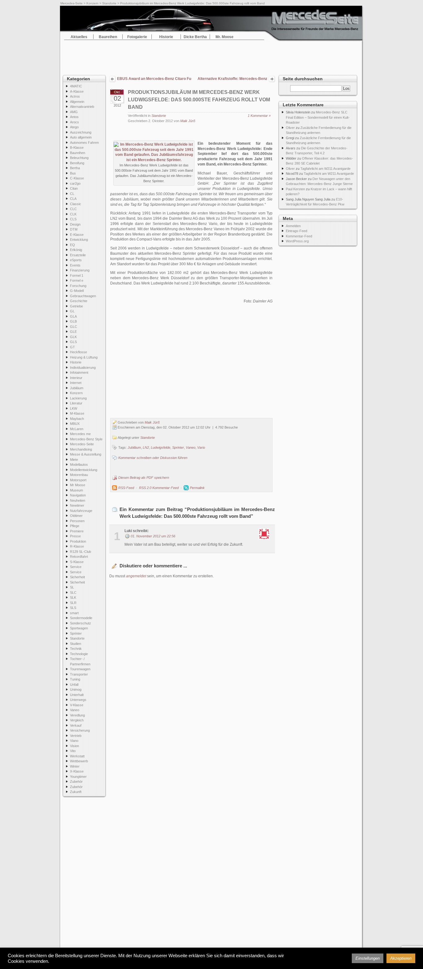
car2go (75, 183)
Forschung (78, 286)
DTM (73, 229)
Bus (73, 173)
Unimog (75, 689)
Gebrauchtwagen (83, 296)
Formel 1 (76, 275)
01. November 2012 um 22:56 (153, 536)
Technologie (79, 654)
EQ (72, 245)
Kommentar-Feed (299, 236)
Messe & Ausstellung (85, 454)
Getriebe (76, 306)
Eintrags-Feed (296, 231)
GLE (73, 331)
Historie (166, 37)
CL (72, 194)
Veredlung (77, 715)
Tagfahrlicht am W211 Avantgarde (325, 168)
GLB (73, 321)
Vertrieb (75, 736)
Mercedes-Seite (71, 3)
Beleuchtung (79, 158)
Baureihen (108, 37)
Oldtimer (76, 516)
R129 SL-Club (80, 551)
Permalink (197, 488)
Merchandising (81, 449)
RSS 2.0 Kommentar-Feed (159, 488)
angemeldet (136, 576)
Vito (73, 751)
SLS (73, 608)
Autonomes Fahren (84, 142)
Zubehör (76, 781)
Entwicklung (79, 239)
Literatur (76, 403)
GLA (73, 316)
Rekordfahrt (79, 556)
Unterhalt (77, 695)
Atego (74, 127)
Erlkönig (76, 250)
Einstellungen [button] (367, 958)
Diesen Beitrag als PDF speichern (143, 477)
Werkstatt (77, 756)
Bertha (75, 168)
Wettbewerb (79, 761)
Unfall (74, 684)
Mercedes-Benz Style (86, 439)
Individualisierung (83, 367)
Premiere (77, 531)
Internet (75, 383)
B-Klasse (77, 147)
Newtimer (77, 505)
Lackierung (78, 398)
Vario (201, 447)
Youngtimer (78, 776)
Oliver (290, 128)
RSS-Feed (126, 488)
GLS (73, 342)
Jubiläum (76, 388)
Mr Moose (77, 485)
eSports (76, 260)
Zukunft (75, 792)
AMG (74, 112)
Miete (74, 459)
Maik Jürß (187, 121)
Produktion (78, 541)
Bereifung (77, 163)
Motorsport (78, 480)
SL (72, 587)
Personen (77, 521)
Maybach (77, 419)
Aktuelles (79, 37)
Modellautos (79, 464)
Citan (74, 188)
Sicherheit (77, 577)
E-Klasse (77, 234)
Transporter (79, 674)
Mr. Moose (224, 37)
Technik (76, 648)
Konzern (92, 3)
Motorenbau (79, 475)
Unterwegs (78, 700)
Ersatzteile (78, 255)
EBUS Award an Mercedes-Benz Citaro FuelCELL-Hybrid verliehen (154, 79)
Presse (75, 536)
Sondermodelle (81, 618)
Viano (74, 740)
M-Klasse (77, 413)
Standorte (109, 3)
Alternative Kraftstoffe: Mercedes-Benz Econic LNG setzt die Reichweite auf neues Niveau (232, 79)
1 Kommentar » (259, 115)
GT (72, 347)
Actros (75, 96)
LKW (73, 408)
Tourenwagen (80, 669)
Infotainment (79, 372)
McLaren (76, 429)
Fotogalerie (137, 37)
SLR (73, 603)
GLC (73, 326)
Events (75, 265)
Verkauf (75, 725)
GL (72, 311)
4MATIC (76, 86)
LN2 (146, 447)
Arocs (74, 122)
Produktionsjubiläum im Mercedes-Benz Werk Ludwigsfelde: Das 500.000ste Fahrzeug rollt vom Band (199, 100)
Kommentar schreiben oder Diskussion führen (152, 458)
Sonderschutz (80, 623)
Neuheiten (77, 500)
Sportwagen (79, 628)
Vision (74, 746)
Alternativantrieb (82, 106)
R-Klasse (77, 546)
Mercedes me (80, 434)
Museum (76, 490)
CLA (73, 198)
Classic (75, 204)
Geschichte (78, 301)
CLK (73, 214)
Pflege (74, 526)
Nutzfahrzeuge (81, 511)
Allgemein (77, 102)
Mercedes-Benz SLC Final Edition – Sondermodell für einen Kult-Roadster (318, 117)
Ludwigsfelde (160, 447)
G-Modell (77, 291)
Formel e (76, 280)
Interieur (76, 378)
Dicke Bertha (195, 37)
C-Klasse (77, 178)
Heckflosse (78, 352)
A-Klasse (77, 91)
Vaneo (74, 710)
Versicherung (80, 730)
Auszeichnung (80, 132)
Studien (75, 643)
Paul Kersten (295, 189)
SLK (73, 597)
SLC (73, 592)
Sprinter (76, 633)
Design (75, 224)
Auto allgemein (81, 137)
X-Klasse (77, 771)
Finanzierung (79, 270)
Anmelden (293, 226)
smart (74, 613)
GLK (73, 337)
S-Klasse (77, 562)
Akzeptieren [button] (401, 958)
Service (75, 567)
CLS (73, 219)
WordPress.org (297, 241)
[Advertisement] (211, 56)
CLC (73, 209)
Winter (75, 766)
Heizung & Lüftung (84, 357)
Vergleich (77, 720)
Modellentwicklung (83, 470)
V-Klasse (76, 705)
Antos (74, 117)
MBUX (75, 423)
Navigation (78, 495)
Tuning (75, 679)
